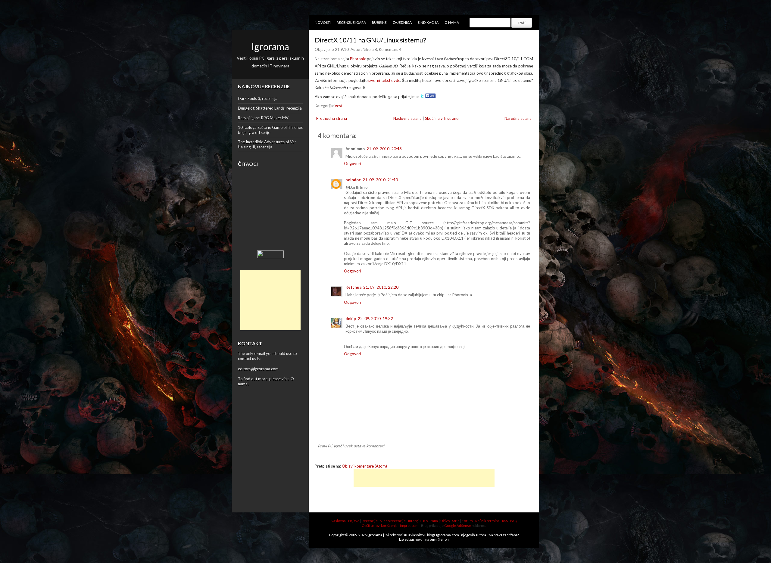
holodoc (353, 179)
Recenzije (370, 520)
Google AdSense (457, 525)
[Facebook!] (430, 96)
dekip (350, 318)
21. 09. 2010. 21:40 (380, 179)
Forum (467, 520)
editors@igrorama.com (258, 368)
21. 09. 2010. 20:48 (384, 148)
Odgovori (352, 163)
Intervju (414, 520)
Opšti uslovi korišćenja (380, 525)
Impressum (409, 525)
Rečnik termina (487, 520)
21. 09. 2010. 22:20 (380, 287)
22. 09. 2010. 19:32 (375, 318)
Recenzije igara (351, 22)
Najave (353, 520)
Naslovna (338, 520)
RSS (505, 520)
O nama (452, 22)
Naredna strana (518, 118)
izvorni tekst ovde (384, 80)
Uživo (445, 520)
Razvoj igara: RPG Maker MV (263, 117)
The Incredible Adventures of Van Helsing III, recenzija (267, 144)
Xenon (443, 539)
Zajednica (402, 22)
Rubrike (379, 22)
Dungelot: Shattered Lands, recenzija (270, 108)
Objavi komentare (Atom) (364, 466)
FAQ (513, 520)
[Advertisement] (270, 300)
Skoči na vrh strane (441, 118)
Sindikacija (428, 22)
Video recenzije (393, 520)
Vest (338, 105)
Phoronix (358, 58)
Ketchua (353, 287)
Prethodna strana (331, 118)
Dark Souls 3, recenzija (257, 98)
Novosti (323, 22)
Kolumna (430, 520)
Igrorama (270, 46)
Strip (455, 520)
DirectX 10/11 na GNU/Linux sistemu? (370, 40)
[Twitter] (422, 96)
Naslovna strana (407, 118)
